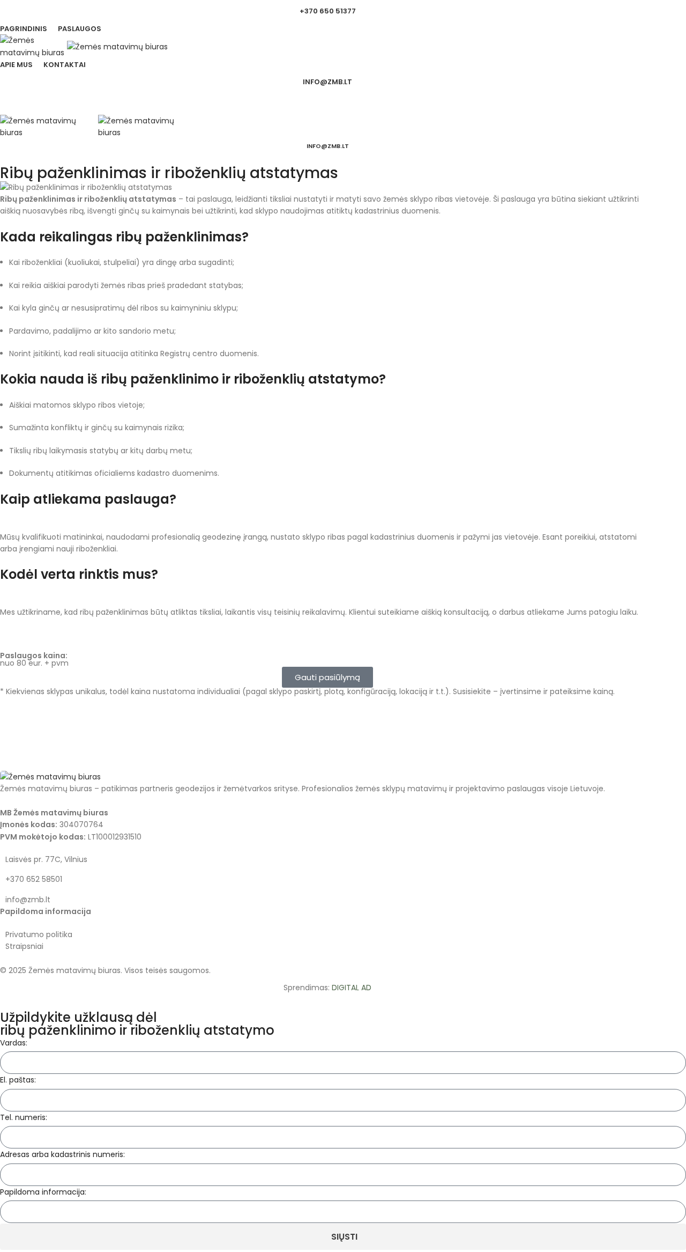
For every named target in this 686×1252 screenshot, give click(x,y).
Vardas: (13, 1042)
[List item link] (327, 879)
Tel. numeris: (23, 1117)
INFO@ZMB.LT (327, 82)
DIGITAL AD (351, 987)
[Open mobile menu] (327, 104)
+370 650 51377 (328, 11)
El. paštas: (18, 1079)
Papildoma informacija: (43, 1192)
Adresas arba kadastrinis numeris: (62, 1154)
